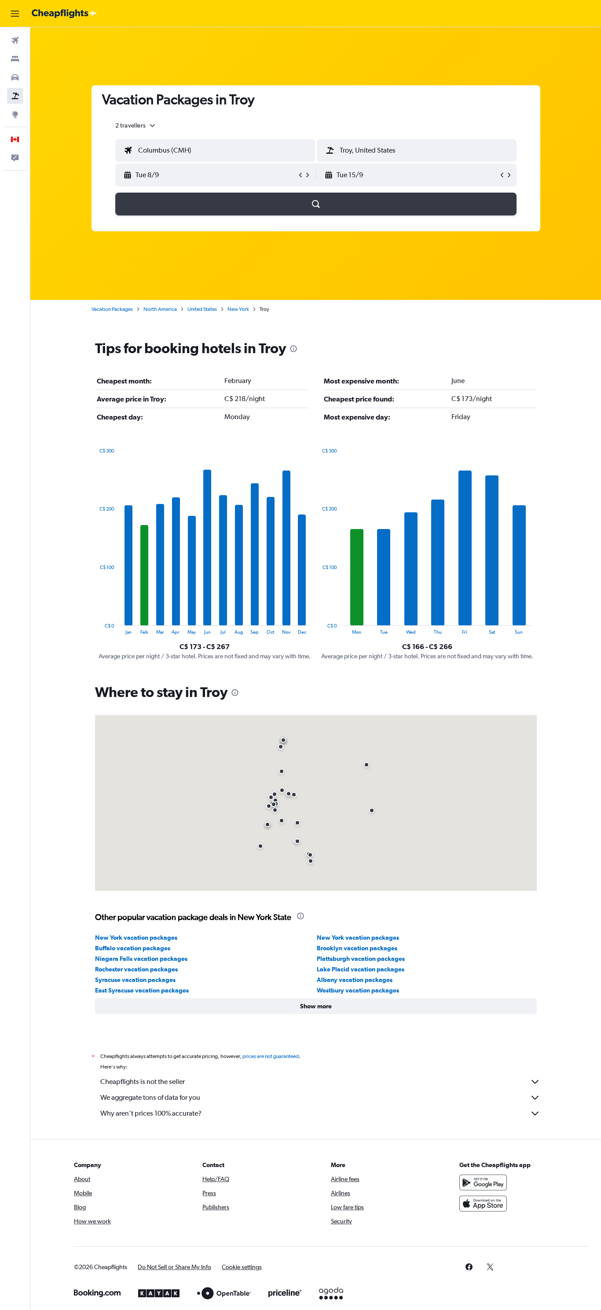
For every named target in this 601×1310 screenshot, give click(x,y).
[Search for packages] (15, 96)
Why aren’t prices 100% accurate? (151, 1113)
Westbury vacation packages (358, 990)
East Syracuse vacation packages (142, 990)
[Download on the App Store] (483, 1203)
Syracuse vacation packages (135, 979)
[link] (469, 1267)
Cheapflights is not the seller (142, 1081)
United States (202, 309)
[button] (15, 13)
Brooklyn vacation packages (357, 948)
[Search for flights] (15, 40)
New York (238, 309)
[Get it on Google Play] (483, 1182)
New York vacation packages (136, 937)
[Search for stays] (15, 59)
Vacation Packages (112, 309)
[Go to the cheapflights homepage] (64, 13)
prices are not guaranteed (270, 1056)
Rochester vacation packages (136, 969)
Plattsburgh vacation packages (361, 958)
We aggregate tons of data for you (150, 1097)
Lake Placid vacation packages (360, 969)
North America (160, 309)
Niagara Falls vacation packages (141, 958)
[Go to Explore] (15, 114)
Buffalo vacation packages (132, 948)
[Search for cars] (15, 77)
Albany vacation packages (354, 979)
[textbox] (215, 150)
